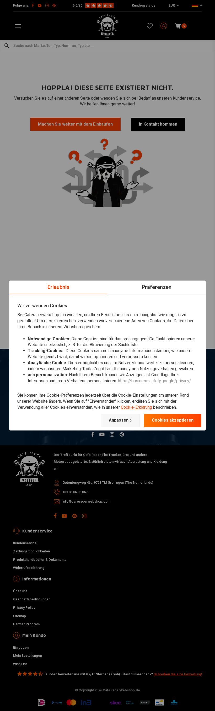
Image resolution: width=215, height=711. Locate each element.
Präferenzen (156, 287)
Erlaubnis (58, 287)
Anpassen (118, 420)
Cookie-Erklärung (136, 407)
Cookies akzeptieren (173, 420)
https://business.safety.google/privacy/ (154, 380)
